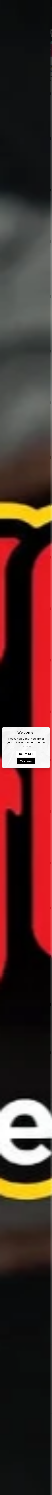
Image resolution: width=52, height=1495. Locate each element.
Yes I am (26, 761)
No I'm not (26, 753)
